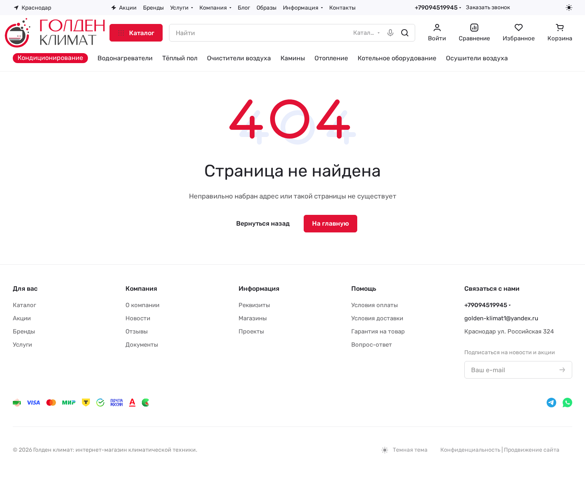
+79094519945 (436, 7)
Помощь (363, 288)
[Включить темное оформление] (569, 7)
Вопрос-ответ (371, 344)
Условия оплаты (374, 305)
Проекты (251, 331)
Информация (259, 288)
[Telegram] (551, 402)
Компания (141, 288)
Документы (141, 344)
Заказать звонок (488, 7)
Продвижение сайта (531, 449)
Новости (137, 318)
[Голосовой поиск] (390, 33)
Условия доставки (377, 318)
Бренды (24, 331)
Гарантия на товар (378, 331)
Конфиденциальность (470, 449)
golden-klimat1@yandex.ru (501, 318)
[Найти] (404, 33)
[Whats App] (567, 402)
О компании (142, 305)
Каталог (24, 305)
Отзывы (136, 331)
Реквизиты (254, 305)
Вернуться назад (263, 223)
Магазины (253, 318)
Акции (22, 318)
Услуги (22, 344)
